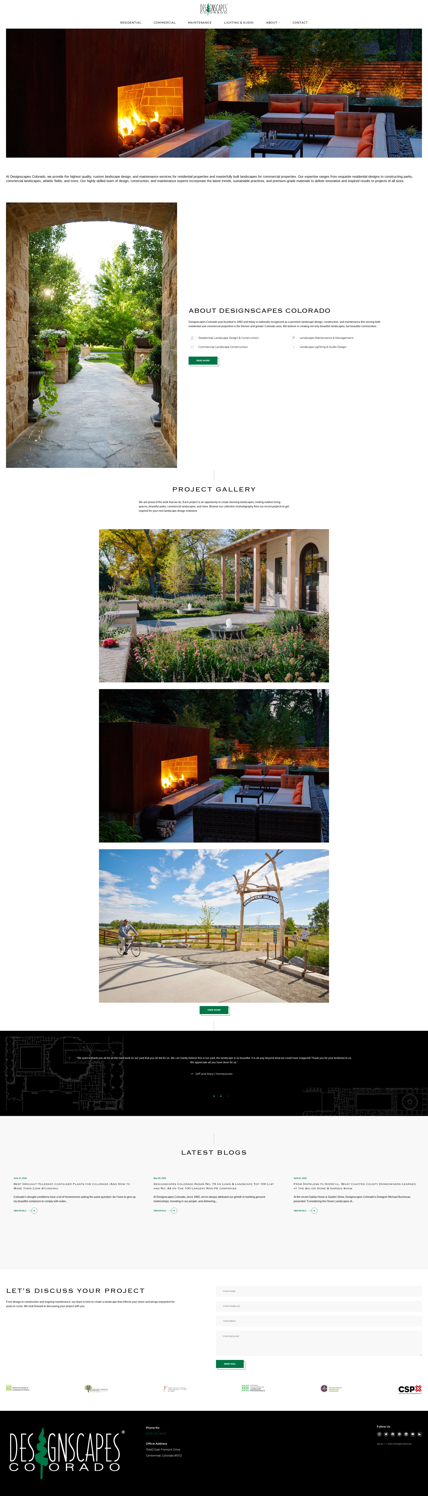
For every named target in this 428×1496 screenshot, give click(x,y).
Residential (130, 22)
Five (385, 1444)
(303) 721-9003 (156, 1433)
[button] (214, 1096)
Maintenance (200, 22)
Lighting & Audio (239, 22)
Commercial (165, 22)
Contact (300, 22)
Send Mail (230, 1364)
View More (214, 1010)
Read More (203, 360)
